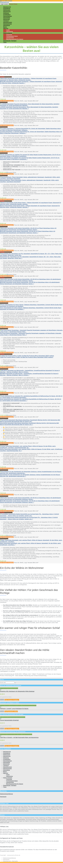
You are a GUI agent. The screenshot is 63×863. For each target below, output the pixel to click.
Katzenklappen (7, 761)
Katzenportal (7, 751)
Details (2, 700)
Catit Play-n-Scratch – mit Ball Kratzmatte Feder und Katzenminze (19, 737)
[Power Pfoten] (4, 2)
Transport (6, 765)
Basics (5, 771)
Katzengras (9, 776)
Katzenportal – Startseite (10, 861)
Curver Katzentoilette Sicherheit (9, 720)
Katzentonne (6, 756)
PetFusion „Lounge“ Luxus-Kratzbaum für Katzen (14, 708)
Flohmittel (9, 779)
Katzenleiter (6, 762)
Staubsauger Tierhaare (9, 40)
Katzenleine (6, 770)
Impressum (3, 796)
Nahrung (5, 28)
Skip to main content (6, 1)
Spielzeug (6, 757)
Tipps (4, 42)
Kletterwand (6, 754)
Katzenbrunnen (7, 767)
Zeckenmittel (10, 782)
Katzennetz (6, 764)
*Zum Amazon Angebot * (11, 700)
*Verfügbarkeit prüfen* (11, 711)
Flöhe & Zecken (7, 777)
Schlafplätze (6, 759)
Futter (8, 774)
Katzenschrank (7, 768)
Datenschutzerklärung (6, 794)
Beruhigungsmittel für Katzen (14, 784)
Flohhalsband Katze (12, 781)
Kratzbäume (6, 753)
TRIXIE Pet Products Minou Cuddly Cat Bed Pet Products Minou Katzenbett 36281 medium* (26, 357)
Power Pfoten (13, 4)
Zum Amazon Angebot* (7, 101)
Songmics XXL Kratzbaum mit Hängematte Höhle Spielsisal (17, 691)
